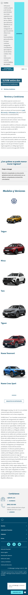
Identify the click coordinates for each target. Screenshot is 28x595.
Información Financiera (6, 530)
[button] (25, 592)
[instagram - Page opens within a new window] (14, 544)
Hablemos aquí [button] (17, 592)
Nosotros (3, 526)
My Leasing (4, 112)
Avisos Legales (4, 552)
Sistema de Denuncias (6, 565)
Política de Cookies (5, 558)
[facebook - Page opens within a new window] (8, 544)
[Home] (2, 520)
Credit (23, 110)
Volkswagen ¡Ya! (13, 112)
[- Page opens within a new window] (14, 201)
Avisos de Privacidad (5, 549)
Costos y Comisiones (6, 562)
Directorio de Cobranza (6, 555)
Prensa (2, 538)
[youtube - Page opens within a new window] (19, 544)
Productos (3, 534)
